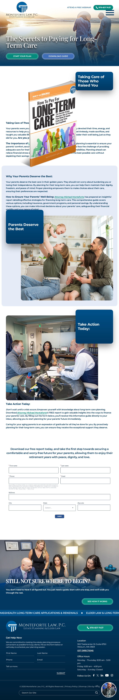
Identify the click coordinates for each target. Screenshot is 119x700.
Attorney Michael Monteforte (69, 197)
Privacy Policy (71, 686)
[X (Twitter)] (98, 675)
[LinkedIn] (102, 675)
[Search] (96, 693)
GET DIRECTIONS (85, 650)
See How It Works (97, 601)
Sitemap (83, 686)
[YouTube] (107, 675)
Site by (91, 686)
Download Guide (58, 56)
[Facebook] (93, 675)
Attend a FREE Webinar (79, 7)
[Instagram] (112, 675)
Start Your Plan (22, 56)
